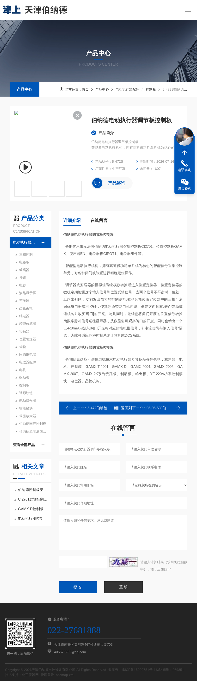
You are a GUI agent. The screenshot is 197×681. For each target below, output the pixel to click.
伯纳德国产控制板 (32, 424)
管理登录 (47, 675)
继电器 (24, 316)
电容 (22, 285)
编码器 (24, 270)
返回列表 (126, 409)
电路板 (24, 262)
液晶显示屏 (27, 293)
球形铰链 (26, 393)
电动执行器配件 (127, 89)
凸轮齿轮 (26, 308)
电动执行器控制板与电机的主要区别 (33, 518)
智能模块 (26, 408)
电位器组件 (27, 362)
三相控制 (26, 254)
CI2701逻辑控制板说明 (33, 499)
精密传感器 (27, 324)
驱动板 (24, 377)
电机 (22, 370)
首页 (85, 89)
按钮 (22, 277)
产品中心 (24, 89)
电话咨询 (184, 170)
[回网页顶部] (184, 152)
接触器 (24, 331)
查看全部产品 (24, 445)
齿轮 (22, 347)
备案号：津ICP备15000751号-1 (132, 670)
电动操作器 (27, 400)
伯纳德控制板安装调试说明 (33, 490)
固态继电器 (27, 354)
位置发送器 (27, 339)
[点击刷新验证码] (123, 562)
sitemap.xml (65, 675)
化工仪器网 (30, 675)
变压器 (24, 301)
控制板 (151, 89)
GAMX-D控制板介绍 (33, 509)
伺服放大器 (27, 416)
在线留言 (99, 220)
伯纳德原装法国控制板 (33, 431)
